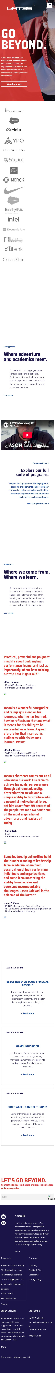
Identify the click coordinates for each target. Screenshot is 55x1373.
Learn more (8, 395)
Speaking (5, 1288)
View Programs (14, 84)
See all (4, 1304)
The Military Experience (11, 1274)
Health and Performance (12, 1284)
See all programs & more (38, 503)
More (17, 1251)
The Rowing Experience (11, 1270)
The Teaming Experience (12, 1279)
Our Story (33, 1265)
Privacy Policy (35, 1279)
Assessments (7, 1293)
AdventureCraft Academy (12, 1265)
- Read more (27, 1013)
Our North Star (35, 1270)
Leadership (34, 1274)
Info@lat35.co (35, 1335)
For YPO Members (9, 1298)
